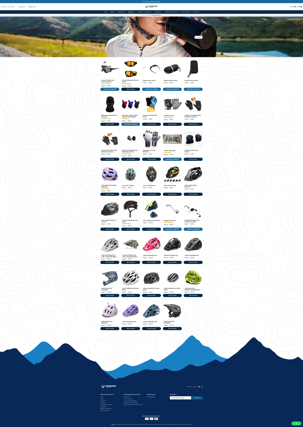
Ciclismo (131, 12)
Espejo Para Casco (170, 220)
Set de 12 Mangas (169, 150)
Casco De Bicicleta (149, 185)
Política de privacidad (130, 400)
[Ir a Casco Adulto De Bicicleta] (151, 209)
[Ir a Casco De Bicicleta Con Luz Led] (109, 209)
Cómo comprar (127, 398)
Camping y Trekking (144, 12)
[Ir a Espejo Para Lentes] (151, 69)
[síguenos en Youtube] (295, 6)
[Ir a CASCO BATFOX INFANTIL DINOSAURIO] (193, 277)
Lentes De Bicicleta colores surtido (107, 81)
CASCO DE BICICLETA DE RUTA (130, 289)
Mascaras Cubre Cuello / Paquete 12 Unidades (130, 116)
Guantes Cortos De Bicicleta (149, 151)
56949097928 (151, 397)
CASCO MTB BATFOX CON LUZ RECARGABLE (108, 256)
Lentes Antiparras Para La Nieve (130, 81)
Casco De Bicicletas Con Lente (130, 221)
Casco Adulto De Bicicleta (151, 220)
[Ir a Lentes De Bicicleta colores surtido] (109, 69)
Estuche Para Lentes (170, 80)
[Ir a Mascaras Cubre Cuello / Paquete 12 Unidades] (130, 104)
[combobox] (9, 6)
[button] (109, 89)
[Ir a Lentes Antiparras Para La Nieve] (130, 69)
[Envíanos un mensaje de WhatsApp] (296, 423)
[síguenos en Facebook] (293, 6)
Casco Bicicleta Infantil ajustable (108, 186)
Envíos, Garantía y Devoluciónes (133, 404)
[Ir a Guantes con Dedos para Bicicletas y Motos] (193, 104)
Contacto (196, 12)
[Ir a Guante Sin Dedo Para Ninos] (151, 104)
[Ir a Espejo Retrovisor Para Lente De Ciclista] (193, 209)
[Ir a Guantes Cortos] (172, 104)
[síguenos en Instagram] (290, 6)
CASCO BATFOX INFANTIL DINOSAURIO (192, 289)
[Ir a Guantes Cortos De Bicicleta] (151, 139)
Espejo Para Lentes (149, 80)
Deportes (121, 12)
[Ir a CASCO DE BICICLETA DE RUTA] (130, 277)
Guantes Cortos (169, 115)
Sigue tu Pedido (185, 12)
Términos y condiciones (130, 402)
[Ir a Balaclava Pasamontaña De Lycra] (109, 104)
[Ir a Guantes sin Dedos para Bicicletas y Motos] (109, 139)
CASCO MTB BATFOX (150, 255)
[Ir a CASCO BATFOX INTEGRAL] (109, 277)
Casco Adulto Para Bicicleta (191, 186)
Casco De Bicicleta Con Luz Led (109, 221)
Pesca (112, 12)
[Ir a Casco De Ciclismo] (130, 174)
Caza (105, 12)
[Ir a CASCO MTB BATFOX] (151, 244)
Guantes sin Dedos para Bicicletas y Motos (109, 151)
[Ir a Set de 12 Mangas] (172, 139)
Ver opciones (131, 89)
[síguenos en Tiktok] (298, 6)
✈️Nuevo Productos (171, 12)
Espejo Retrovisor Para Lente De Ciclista (192, 221)
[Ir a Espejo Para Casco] (172, 209)
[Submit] (2, 6)
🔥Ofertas (157, 12)
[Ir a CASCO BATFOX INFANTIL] (109, 310)
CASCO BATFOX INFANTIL (106, 322)
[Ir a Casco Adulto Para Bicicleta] (193, 174)
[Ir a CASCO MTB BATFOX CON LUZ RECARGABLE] (109, 244)
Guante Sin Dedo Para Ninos (150, 116)
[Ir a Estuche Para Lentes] (172, 69)
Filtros (199, 37)
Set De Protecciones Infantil (191, 151)
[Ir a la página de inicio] (151, 7)
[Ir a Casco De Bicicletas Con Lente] (130, 209)
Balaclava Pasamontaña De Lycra (109, 116)
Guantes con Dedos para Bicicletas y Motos (193, 116)
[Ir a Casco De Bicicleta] (151, 174)
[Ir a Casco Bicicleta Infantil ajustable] (109, 174)
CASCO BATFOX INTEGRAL (106, 289)
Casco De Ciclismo (128, 185)
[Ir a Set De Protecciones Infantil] (193, 139)
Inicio (143, 15)
